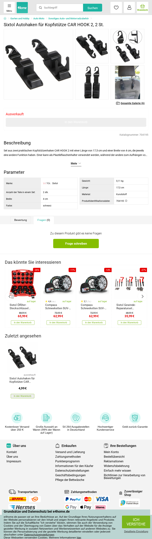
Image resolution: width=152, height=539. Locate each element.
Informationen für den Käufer (74, 466)
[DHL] (17, 499)
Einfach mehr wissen (117, 470)
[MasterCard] (88, 499)
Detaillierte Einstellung (136, 531)
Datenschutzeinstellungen (39, 534)
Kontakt (11, 452)
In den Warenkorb (76, 122)
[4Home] (6, 18)
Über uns (12, 456)
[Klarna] (100, 507)
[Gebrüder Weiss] (35, 499)
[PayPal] (73, 499)
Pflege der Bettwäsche (69, 479)
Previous (9, 296)
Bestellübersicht (114, 456)
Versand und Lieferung (70, 452)
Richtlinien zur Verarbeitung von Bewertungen (124, 476)
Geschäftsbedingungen (70, 475)
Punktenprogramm (67, 461)
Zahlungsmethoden (68, 456)
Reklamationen (113, 461)
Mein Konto (111, 452)
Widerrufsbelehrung (116, 466)
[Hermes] (22, 507)
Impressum (13, 461)
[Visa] (102, 499)
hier (79, 537)
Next (142, 296)
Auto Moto (38, 18)
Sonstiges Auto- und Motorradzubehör (68, 18)
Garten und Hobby (19, 18)
